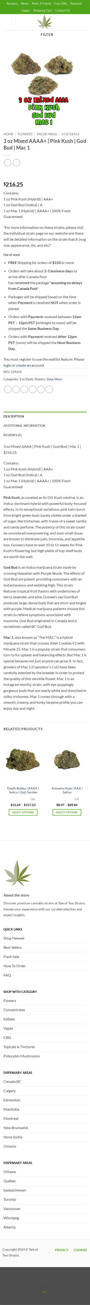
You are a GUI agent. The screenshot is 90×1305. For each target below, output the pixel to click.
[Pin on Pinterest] (41, 389)
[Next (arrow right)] (17, 1297)
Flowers (25, 134)
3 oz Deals (70, 134)
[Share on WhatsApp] (8, 389)
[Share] (31, 1277)
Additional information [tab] (24, 425)
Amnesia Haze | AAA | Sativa (67, 790)
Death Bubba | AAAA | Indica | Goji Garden (23, 790)
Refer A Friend (41, 3)
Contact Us (62, 10)
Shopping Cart (42, 10)
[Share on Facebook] (16, 389)
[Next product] (7, 162)
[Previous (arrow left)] (4, 1297)
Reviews (12, 3)
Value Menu (47, 134)
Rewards (76, 3)
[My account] (5, 22)
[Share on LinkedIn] (49, 389)
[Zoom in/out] (4, 1277)
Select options (23, 812)
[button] (21, 22)
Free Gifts (60, 3)
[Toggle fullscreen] (17, 1277)
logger (26, 10)
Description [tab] (13, 416)
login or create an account (23, 365)
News (25, 3)
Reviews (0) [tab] (12, 435)
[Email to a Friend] (32, 389)
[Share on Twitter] (24, 389)
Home (8, 134)
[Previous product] (16, 162)
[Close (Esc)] (44, 1277)
